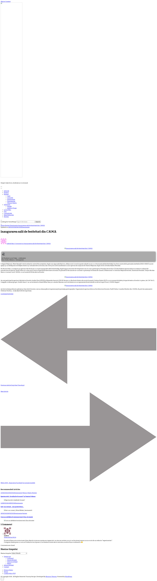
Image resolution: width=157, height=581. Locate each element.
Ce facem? (10, 558)
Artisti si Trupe (12, 208)
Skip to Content (6, 1)
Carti (8, 196)
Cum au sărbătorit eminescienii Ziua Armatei (17, 517)
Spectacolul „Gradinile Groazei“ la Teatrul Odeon (18, 496)
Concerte (10, 198)
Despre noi (7, 556)
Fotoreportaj (11, 201)
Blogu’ (9, 563)
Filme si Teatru (12, 203)
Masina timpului (6, 553)
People (9, 206)
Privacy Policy (8, 570)
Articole (6, 191)
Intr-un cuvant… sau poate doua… (12, 507)
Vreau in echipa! (12, 562)
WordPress (68, 576)
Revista (6, 217)
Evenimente (11, 199)
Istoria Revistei (12, 560)
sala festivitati (8, 294)
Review (6, 194)
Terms (6, 572)
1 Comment (32, 243)
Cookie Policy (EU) (10, 573)
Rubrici (6, 192)
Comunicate (8, 213)
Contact (6, 567)
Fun (5, 211)
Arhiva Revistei (9, 565)
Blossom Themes (51, 576)
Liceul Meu (7, 210)
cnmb (2, 294)
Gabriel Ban (10, 243)
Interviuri (7, 205)
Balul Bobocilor (9, 215)
